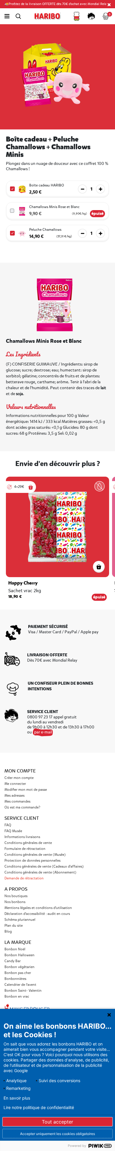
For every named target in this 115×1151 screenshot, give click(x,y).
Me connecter (15, 784)
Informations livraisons (22, 837)
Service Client (21, 818)
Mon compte (20, 771)
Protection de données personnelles (32, 860)
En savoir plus (17, 1098)
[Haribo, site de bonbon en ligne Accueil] (47, 16)
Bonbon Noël (14, 949)
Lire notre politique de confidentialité (39, 1107)
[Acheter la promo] (31, 487)
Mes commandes (17, 801)
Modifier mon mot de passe (25, 790)
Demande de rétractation (24, 878)
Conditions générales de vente (28, 843)
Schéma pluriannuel (20, 920)
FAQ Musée (13, 831)
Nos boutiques (15, 896)
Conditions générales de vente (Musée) (35, 855)
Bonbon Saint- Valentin (23, 990)
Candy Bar (12, 961)
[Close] (109, 4)
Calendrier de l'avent (20, 985)
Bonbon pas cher (17, 973)
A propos (15, 889)
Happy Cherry (23, 583)
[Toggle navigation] (6, 16)
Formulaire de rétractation (24, 849)
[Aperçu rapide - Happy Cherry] (99, 567)
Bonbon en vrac (16, 996)
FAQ (7, 825)
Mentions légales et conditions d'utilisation (38, 908)
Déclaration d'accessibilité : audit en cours (37, 914)
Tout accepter (57, 1122)
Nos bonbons (14, 902)
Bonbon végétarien (19, 967)
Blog (8, 931)
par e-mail (43, 732)
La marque (17, 942)
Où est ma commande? (22, 807)
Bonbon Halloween (19, 955)
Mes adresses (14, 795)
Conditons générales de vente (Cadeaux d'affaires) (44, 866)
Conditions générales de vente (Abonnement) (40, 872)
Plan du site (13, 925)
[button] (76, 16)
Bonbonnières (15, 979)
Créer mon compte (19, 778)
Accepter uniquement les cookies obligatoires (57, 1133)
